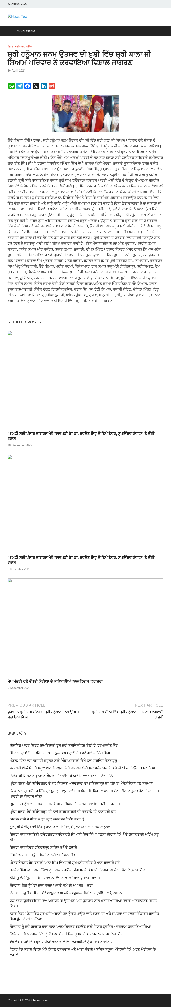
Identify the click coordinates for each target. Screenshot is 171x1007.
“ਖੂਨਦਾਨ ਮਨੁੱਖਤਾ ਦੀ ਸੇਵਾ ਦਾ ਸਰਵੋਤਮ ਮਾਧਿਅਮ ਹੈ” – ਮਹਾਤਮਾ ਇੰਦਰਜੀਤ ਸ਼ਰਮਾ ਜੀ (65, 804)
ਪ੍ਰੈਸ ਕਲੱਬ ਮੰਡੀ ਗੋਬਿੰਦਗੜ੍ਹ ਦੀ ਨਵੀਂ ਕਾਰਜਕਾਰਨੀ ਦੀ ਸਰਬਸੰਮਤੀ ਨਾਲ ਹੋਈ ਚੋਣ (63, 812)
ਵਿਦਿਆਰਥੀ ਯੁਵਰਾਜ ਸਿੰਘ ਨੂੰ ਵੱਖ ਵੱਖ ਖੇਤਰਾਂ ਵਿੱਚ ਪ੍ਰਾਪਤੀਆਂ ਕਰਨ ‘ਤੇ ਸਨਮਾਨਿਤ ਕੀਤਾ (67, 934)
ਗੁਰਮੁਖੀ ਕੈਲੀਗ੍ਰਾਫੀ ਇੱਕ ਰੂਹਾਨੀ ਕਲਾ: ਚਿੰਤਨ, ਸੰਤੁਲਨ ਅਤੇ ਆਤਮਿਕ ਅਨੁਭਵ (60, 827)
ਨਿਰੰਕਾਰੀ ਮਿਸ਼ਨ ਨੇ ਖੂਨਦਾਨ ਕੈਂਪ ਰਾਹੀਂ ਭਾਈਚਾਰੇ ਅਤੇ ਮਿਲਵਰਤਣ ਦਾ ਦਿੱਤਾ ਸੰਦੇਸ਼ (62, 776)
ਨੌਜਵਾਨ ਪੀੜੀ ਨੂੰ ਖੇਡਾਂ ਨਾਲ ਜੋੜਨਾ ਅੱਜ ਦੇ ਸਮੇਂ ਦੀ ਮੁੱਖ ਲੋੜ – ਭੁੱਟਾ (51, 885)
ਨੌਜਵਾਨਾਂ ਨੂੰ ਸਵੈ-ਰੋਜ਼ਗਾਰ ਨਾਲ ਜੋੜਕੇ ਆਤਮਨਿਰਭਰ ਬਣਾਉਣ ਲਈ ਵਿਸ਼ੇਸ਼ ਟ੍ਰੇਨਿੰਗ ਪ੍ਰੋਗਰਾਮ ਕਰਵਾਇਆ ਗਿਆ (80, 926)
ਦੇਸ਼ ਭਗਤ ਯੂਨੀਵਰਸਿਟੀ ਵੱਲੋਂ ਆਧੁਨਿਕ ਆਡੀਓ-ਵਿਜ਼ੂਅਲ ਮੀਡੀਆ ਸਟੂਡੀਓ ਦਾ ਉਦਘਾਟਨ (66, 893)
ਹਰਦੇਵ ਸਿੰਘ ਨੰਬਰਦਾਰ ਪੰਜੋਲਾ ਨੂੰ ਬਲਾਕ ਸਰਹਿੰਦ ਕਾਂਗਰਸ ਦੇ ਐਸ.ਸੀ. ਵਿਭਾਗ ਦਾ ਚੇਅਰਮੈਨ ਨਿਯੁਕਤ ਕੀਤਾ (78, 870)
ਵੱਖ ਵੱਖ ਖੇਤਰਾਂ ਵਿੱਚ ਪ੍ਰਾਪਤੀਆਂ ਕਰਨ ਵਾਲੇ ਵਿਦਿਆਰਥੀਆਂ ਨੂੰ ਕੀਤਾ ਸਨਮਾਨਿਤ (61, 942)
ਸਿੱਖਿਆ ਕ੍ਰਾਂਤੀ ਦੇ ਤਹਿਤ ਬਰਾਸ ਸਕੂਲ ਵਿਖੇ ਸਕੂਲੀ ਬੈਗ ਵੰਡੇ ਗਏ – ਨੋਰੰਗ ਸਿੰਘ (60, 753)
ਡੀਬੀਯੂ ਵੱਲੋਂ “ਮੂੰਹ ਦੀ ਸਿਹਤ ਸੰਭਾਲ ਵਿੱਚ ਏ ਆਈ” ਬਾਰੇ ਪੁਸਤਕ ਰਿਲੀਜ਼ (55, 878)
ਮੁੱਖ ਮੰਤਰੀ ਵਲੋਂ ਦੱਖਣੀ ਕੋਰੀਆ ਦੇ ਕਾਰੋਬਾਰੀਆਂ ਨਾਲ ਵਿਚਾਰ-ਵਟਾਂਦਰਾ (55, 681)
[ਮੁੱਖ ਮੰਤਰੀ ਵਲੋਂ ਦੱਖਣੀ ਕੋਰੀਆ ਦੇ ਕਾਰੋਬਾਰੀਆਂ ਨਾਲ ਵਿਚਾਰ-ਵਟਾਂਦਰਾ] (85, 628)
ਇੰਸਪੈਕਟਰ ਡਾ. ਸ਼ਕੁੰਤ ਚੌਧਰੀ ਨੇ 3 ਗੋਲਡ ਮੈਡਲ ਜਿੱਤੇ (42, 855)
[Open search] (159, 31)
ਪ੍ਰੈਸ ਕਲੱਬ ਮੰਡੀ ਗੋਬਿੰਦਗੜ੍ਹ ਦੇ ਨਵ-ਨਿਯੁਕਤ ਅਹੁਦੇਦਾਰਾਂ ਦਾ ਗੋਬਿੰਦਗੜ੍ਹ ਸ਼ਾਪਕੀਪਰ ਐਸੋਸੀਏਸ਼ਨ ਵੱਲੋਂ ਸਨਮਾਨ (81, 783)
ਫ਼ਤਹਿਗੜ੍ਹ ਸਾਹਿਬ (23, 46)
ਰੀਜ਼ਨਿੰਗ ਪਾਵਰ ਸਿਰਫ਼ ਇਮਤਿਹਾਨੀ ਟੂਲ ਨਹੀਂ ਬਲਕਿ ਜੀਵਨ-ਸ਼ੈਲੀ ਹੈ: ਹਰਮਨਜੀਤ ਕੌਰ (64, 745)
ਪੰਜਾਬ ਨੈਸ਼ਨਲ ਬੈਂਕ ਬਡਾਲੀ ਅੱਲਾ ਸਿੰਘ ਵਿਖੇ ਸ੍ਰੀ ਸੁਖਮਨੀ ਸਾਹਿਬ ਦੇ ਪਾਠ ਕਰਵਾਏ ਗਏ (65, 863)
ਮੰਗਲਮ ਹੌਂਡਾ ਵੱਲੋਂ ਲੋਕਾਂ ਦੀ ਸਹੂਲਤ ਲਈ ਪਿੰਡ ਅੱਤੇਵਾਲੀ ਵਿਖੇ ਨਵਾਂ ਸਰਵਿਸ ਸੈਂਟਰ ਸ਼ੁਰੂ (63, 761)
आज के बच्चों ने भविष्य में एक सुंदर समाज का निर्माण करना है (47, 819)
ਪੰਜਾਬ (10, 46)
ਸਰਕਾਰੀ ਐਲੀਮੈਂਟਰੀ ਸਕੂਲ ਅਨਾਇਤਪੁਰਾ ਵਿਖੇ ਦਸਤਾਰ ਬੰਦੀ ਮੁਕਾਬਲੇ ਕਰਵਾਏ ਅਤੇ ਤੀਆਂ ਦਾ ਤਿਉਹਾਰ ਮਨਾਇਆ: (83, 768)
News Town (41, 1000)
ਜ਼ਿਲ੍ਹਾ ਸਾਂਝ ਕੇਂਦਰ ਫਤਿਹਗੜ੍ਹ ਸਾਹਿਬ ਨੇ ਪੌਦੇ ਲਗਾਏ (43, 847)
